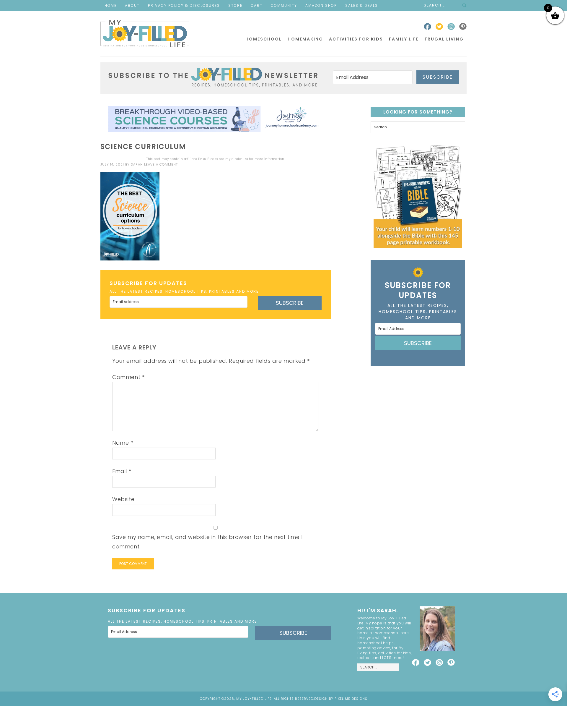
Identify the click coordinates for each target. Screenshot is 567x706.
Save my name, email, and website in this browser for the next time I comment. (207, 541)
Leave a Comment (161, 164)
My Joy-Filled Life (144, 33)
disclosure (240, 159)
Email (121, 471)
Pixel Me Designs (351, 698)
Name (122, 442)
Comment (128, 377)
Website (123, 499)
